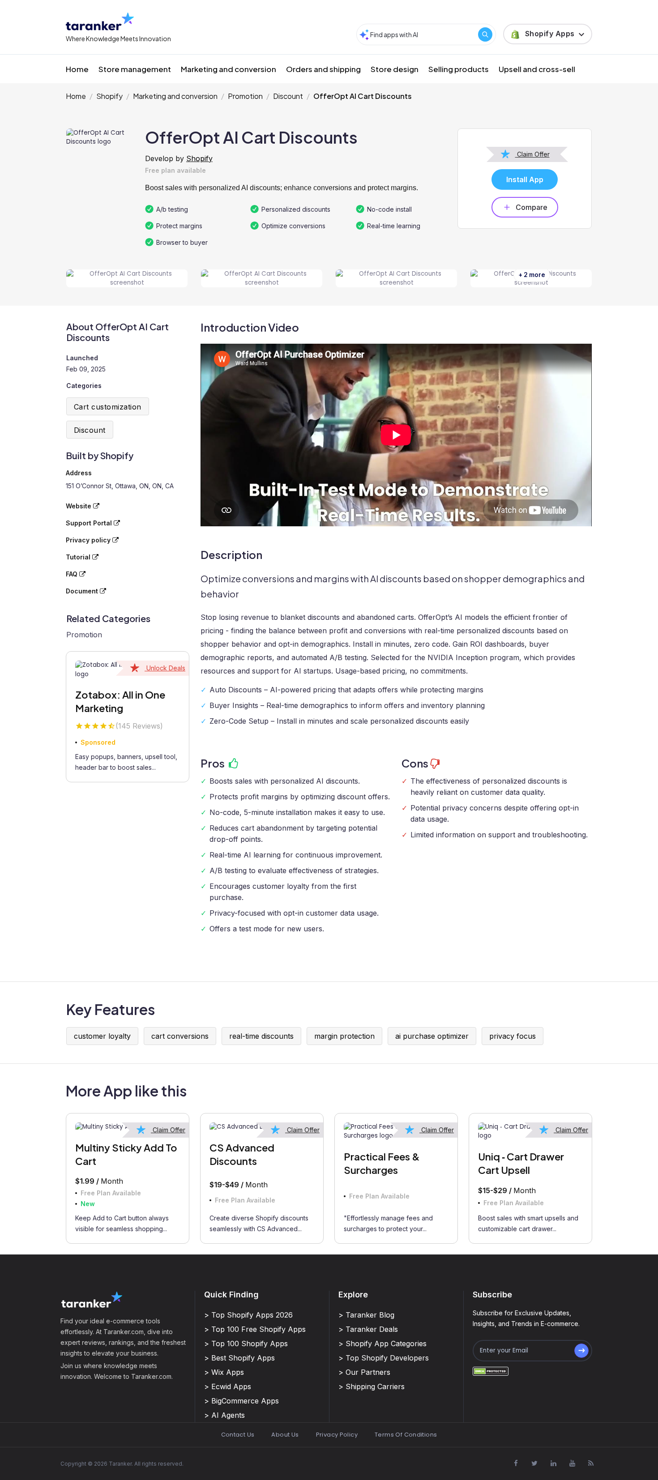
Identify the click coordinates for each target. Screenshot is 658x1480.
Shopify (109, 96)
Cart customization (107, 406)
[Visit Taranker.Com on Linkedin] (553, 1463)
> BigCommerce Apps (241, 1400)
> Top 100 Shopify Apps (246, 1343)
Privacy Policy (337, 1434)
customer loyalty (102, 1036)
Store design (395, 69)
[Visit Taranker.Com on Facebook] (515, 1463)
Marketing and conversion (228, 69)
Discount (288, 96)
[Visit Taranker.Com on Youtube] (572, 1463)
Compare (531, 207)
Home (77, 69)
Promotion (245, 96)
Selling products (458, 69)
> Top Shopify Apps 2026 (248, 1314)
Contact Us (238, 1434)
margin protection (344, 1036)
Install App (524, 179)
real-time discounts (261, 1036)
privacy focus (512, 1036)
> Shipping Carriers (371, 1386)
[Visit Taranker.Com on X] (534, 1463)
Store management (134, 69)
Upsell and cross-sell (537, 69)
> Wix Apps (224, 1372)
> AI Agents (224, 1415)
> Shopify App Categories (382, 1343)
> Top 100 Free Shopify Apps (255, 1329)
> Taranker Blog (366, 1314)
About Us (285, 1434)
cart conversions (180, 1036)
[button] (547, 34)
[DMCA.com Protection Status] (490, 1371)
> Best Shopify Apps (239, 1357)
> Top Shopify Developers (383, 1357)
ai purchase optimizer (432, 1036)
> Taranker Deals (368, 1329)
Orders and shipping (323, 69)
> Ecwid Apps (227, 1386)
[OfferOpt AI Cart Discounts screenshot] (127, 278)
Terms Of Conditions (406, 1434)
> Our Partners (364, 1372)
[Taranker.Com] (100, 21)
